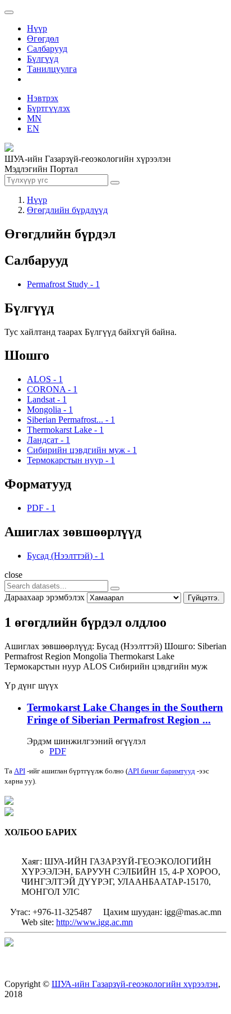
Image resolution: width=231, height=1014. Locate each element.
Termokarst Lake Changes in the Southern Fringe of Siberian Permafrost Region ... (125, 713)
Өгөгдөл (43, 38)
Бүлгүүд (42, 59)
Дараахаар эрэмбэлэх (44, 597)
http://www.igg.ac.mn (94, 922)
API (19, 771)
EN (33, 128)
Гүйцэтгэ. (204, 598)
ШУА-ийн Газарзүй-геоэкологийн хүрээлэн (135, 984)
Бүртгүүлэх (48, 108)
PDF (57, 751)
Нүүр (37, 28)
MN (34, 118)
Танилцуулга (52, 69)
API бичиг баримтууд (161, 771)
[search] (114, 588)
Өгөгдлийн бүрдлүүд (67, 210)
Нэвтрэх (42, 98)
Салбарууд (47, 48)
